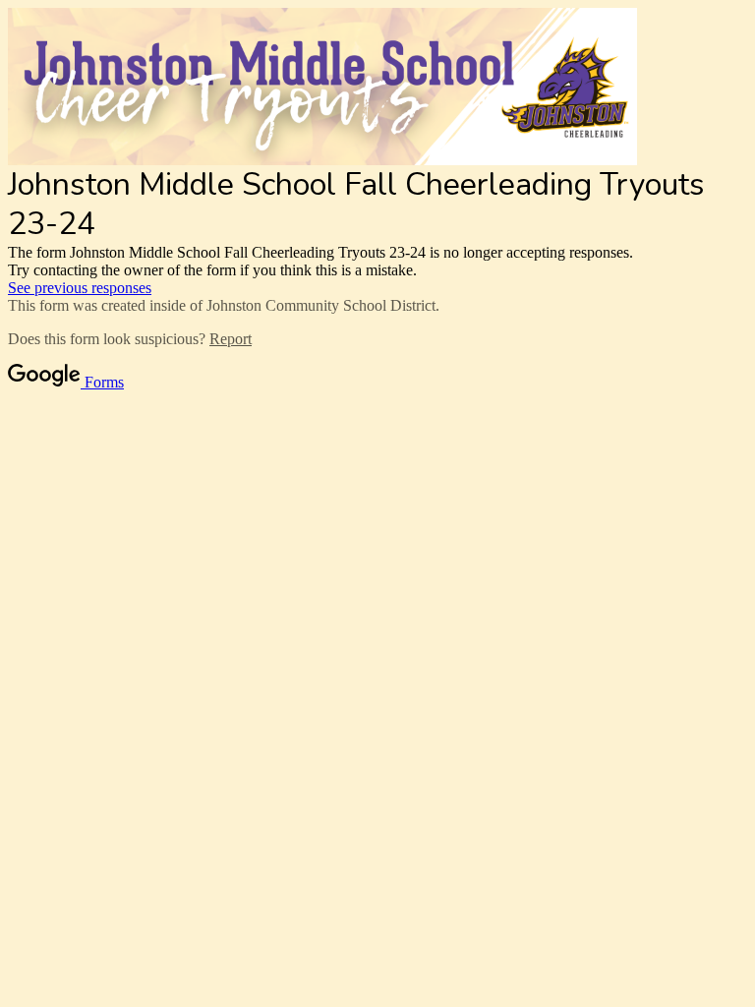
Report (230, 338)
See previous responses (79, 287)
